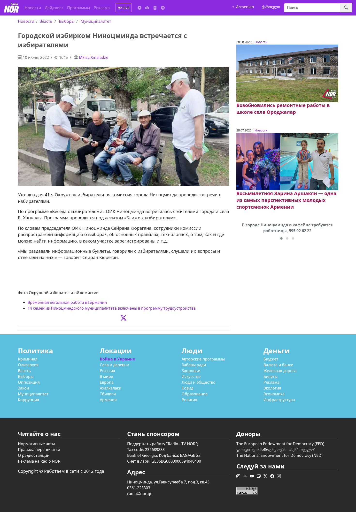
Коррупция (28, 399)
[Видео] (155, 8)
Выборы (66, 21)
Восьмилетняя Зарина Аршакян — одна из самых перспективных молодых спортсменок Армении (286, 200)
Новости (33, 7)
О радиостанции (33, 455)
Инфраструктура (279, 399)
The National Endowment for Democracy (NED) (279, 455)
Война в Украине (117, 359)
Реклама (102, 7)
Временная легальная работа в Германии (67, 302)
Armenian (244, 6)
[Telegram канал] (163, 8)
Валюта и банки (278, 364)
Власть (46, 21)
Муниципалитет (96, 21)
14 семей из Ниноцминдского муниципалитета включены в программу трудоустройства (112, 308)
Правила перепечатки (39, 449)
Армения (108, 399)
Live (126, 7)
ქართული (271, 6)
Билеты (270, 376)
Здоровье (191, 370)
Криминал (27, 359)
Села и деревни (114, 364)
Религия (189, 399)
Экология (272, 388)
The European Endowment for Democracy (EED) (280, 443)
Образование (195, 394)
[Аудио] (139, 8)
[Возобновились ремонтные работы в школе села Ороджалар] (287, 73)
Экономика (274, 394)
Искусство (191, 376)
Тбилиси (108, 394)
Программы (78, 7)
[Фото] (147, 8)
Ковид (187, 388)
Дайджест (54, 7)
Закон (23, 388)
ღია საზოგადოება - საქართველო (283, 449)
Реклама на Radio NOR (39, 461)
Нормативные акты (36, 443)
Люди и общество (199, 382)
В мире (106, 376)
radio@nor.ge (139, 493)
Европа (107, 382)
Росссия (107, 370)
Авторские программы (203, 359)
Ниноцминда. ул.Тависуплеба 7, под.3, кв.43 (168, 482)
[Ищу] (346, 7)
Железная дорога (279, 370)
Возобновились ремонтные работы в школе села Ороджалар (283, 108)
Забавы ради (194, 364)
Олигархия (28, 364)
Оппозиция (29, 382)
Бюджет (270, 359)
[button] (281, 238)
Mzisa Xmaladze (93, 57)
